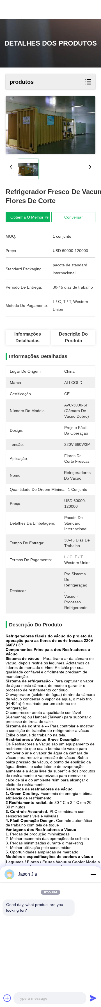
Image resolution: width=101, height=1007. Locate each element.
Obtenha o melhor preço (32, 217)
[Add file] (7, 998)
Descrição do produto (73, 337)
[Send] (93, 998)
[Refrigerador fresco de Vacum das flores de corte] (50, 125)
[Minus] (93, 874)
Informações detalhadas (27, 337)
